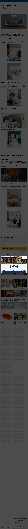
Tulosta (11, 12)
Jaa (7, 12)
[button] (2, 245)
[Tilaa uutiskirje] (25, 1)
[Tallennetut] (24, 1)
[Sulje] (26, 518)
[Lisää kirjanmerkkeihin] (13, 264)
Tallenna (3, 12)
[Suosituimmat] (22, 1)
